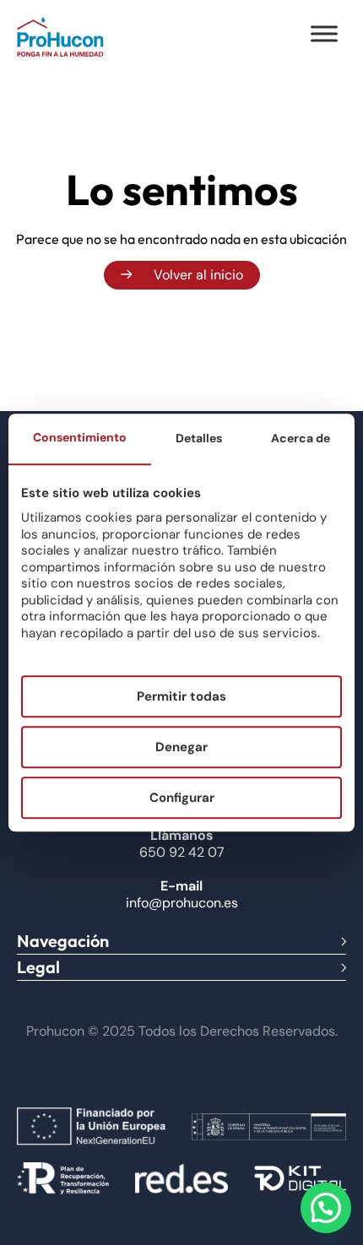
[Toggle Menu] (324, 33)
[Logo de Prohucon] (60, 37)
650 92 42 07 (182, 852)
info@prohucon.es (182, 903)
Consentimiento (80, 437)
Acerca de (300, 438)
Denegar (181, 747)
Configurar (181, 797)
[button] (326, 1208)
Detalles (199, 438)
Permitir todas (181, 696)
